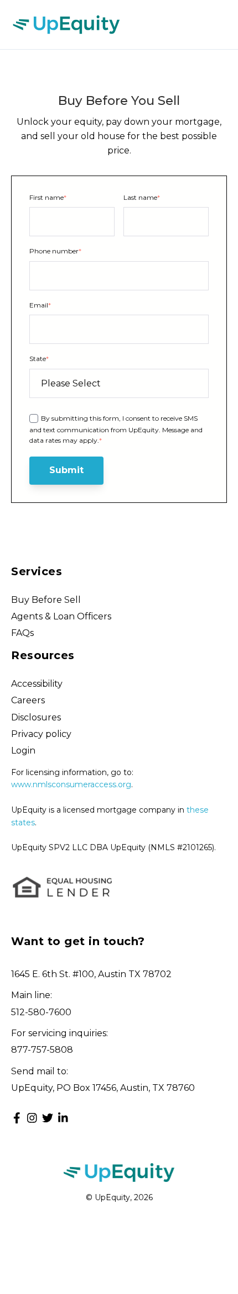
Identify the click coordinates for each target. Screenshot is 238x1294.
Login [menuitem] (23, 750)
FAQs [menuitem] (22, 633)
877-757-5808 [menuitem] (42, 1049)
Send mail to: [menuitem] (39, 1071)
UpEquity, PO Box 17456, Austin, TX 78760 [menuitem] (103, 1088)
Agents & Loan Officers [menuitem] (61, 616)
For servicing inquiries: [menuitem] (59, 1033)
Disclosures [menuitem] (36, 717)
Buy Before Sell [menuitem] (46, 600)
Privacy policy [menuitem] (41, 734)
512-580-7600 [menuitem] (41, 1012)
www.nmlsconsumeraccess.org (71, 784)
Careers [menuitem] (28, 700)
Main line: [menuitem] (31, 995)
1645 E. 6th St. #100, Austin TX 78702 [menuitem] (91, 974)
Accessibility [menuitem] (37, 683)
